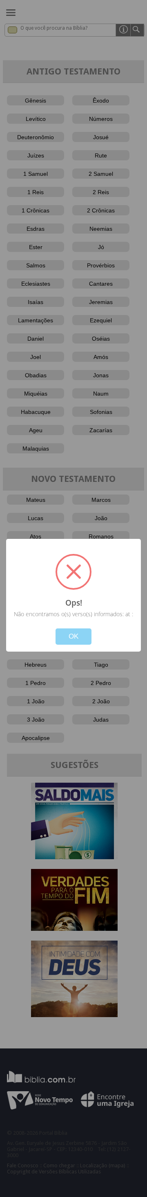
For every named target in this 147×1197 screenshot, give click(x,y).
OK (73, 636)
